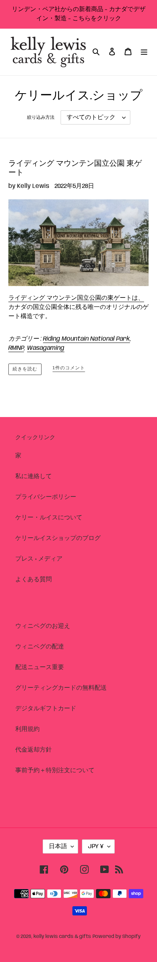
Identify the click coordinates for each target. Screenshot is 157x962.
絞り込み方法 (40, 117)
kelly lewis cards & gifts (62, 936)
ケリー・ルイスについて (48, 517)
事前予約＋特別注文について (55, 770)
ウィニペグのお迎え (42, 626)
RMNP (16, 348)
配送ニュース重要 (39, 667)
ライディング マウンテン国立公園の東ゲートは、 (76, 298)
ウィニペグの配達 (39, 646)
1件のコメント (69, 367)
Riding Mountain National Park (86, 339)
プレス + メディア (38, 559)
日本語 (58, 846)
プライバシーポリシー (45, 497)
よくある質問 (33, 579)
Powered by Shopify (117, 936)
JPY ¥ (96, 846)
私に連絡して (33, 476)
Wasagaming (45, 348)
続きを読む (25, 369)
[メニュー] (144, 52)
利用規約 (27, 729)
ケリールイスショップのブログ (58, 538)
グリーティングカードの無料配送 (61, 688)
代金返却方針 (33, 750)
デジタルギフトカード (45, 708)
